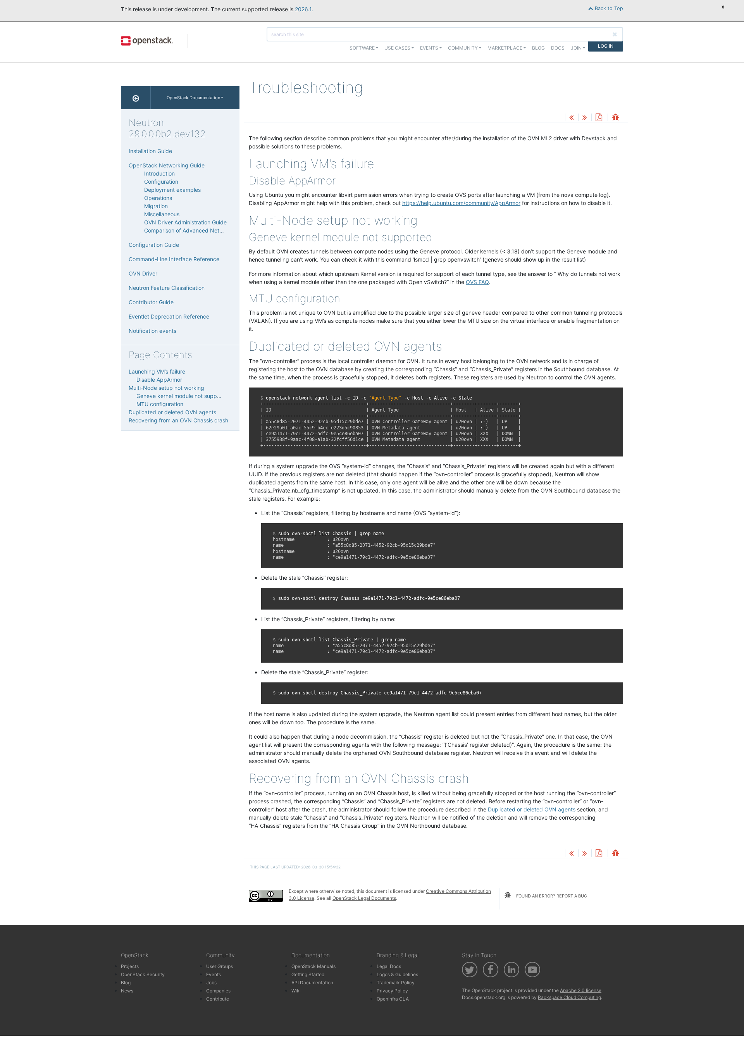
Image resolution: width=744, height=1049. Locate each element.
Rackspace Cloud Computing (569, 997)
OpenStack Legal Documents (364, 898)
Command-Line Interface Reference (174, 259)
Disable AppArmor (159, 379)
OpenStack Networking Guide (167, 165)
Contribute (217, 999)
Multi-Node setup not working (166, 387)
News (127, 991)
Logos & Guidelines (397, 974)
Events (213, 974)
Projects (130, 966)
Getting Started (307, 974)
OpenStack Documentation (193, 97)
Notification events (152, 330)
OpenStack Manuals (313, 966)
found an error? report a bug (551, 896)
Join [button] (576, 48)
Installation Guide (150, 151)
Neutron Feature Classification (167, 287)
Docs (558, 48)
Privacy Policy (392, 991)
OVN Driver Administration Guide (185, 222)
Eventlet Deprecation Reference (169, 316)
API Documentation (312, 982)
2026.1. (304, 9)
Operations (158, 198)
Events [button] (429, 48)
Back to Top (608, 8)
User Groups (219, 966)
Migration (156, 206)
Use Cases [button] (397, 48)
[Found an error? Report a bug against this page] (615, 118)
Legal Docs (389, 966)
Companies (218, 991)
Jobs (211, 982)
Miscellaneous (161, 214)
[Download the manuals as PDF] (598, 118)
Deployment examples (172, 189)
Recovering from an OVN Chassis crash (178, 420)
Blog (538, 48)
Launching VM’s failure (157, 371)
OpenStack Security (143, 974)
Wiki (296, 991)
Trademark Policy (396, 982)
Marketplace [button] (504, 48)
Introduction (159, 173)
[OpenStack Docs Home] (136, 97)
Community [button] (463, 48)
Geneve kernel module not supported (183, 396)
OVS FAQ (477, 282)
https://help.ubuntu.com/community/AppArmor (461, 203)
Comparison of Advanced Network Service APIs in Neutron (218, 230)
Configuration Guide (154, 244)
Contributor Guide (151, 302)
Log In (605, 46)
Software (362, 48)
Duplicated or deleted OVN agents (172, 412)
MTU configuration (159, 404)
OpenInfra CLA (393, 999)
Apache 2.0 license (580, 990)
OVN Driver (143, 273)
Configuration (161, 181)
